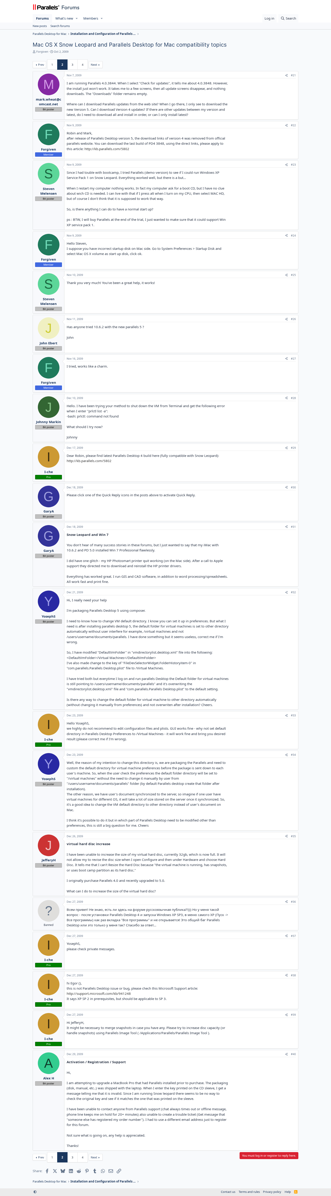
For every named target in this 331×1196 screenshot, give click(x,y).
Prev (41, 65)
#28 (293, 398)
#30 (293, 487)
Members (90, 18)
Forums (42, 18)
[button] (77, 18)
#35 (293, 836)
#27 (293, 359)
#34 (293, 755)
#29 (293, 448)
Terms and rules (249, 1192)
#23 (293, 165)
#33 (293, 715)
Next (94, 65)
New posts (40, 26)
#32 (293, 592)
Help (288, 1192)
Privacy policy (272, 1192)
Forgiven (42, 52)
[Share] (286, 75)
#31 (293, 527)
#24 (293, 235)
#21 (293, 75)
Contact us (228, 1192)
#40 (293, 1054)
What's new (64, 18)
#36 (293, 902)
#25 (293, 275)
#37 (293, 936)
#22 (293, 125)
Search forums (60, 26)
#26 (293, 319)
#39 (293, 1015)
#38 (293, 975)
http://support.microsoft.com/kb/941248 (99, 993)
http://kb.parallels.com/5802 (106, 149)
